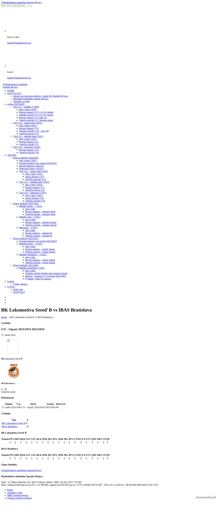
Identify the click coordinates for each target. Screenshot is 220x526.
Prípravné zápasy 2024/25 (31, 168)
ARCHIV (12, 155)
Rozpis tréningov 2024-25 (31, 166)
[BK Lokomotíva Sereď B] (12, 353)
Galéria (10, 281)
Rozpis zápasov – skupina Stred (40, 211)
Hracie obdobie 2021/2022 (25, 265)
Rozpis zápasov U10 (29, 150)
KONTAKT (19, 292)
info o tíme (30, 209)
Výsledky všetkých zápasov (38, 278)
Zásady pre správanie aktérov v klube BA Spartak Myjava (40, 96)
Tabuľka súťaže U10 (29, 152)
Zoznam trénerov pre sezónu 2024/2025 (38, 163)
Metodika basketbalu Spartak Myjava (30, 98)
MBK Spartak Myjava (17, 495)
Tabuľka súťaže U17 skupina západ (36, 120)
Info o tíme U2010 (28, 109)
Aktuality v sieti (14, 492)
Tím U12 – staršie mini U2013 (33, 171)
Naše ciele (18, 289)
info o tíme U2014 (34, 184)
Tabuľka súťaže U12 (29, 133)
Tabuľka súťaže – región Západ (40, 252)
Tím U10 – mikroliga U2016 (26, 147)
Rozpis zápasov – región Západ (40, 249)
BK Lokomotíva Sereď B (14, 423)
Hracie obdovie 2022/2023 (25, 238)
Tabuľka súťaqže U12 (35, 179)
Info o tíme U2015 (28, 139)
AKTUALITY (14, 93)
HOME (10, 90)
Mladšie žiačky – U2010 (30, 244)
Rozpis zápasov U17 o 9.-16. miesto (36, 112)
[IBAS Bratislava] (13, 377)
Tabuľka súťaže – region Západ (40, 262)
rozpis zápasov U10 (34, 198)
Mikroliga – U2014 (28, 227)
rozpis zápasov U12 (34, 176)
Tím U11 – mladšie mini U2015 (28, 136)
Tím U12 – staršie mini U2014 (27, 123)
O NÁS (11, 287)
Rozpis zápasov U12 (29, 128)
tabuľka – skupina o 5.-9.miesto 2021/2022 (45, 276)
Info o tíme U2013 (34, 174)
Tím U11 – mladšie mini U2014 (34, 182)
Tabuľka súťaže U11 (29, 144)
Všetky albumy (20, 284)
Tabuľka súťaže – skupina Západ (40, 225)
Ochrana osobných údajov (19, 498)
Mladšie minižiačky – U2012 (33, 254)
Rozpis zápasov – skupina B (38, 233)
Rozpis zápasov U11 (29, 141)
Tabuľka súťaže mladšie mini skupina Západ (46, 273)
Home (10, 490)
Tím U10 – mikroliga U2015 (32, 193)
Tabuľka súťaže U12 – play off (34, 131)
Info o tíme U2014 (28, 125)
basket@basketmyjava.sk (19, 43)
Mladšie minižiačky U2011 (32, 268)
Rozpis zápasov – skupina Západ (40, 222)
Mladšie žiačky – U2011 (30, 206)
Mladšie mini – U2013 (29, 217)
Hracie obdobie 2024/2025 (25, 158)
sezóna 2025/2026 (15, 104)
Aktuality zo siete (21, 101)
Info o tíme (30, 270)
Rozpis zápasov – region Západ (40, 260)
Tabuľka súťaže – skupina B (38, 235)
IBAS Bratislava (9, 426)
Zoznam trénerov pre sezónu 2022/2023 (38, 241)
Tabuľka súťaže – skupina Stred (40, 214)
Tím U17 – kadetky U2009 (26, 107)
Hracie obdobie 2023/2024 (25, 203)
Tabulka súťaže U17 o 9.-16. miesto (36, 115)
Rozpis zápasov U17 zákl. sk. (33, 117)
